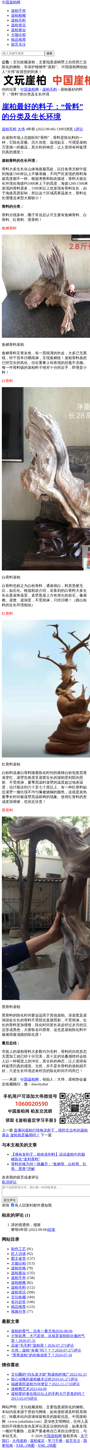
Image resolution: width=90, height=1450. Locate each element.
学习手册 (55, 1441)
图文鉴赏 (18, 1258)
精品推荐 (18, 40)
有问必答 (18, 1302)
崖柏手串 (18, 11)
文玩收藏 (18, 1297)
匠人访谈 (18, 1254)
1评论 (78, 129)
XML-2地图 (47, 1445)
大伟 (21, 129)
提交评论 (10, 1200)
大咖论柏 (18, 35)
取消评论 (9, 1182)
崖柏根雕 (18, 15)
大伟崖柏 (19, 1441)
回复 (51, 1230)
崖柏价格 (18, 1268)
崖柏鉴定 (37, 1441)
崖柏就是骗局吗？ (25, 1135)
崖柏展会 (18, 30)
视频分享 (18, 1311)
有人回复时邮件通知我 (33, 1205)
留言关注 (18, 44)
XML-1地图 (25, 1445)
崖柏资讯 (18, 25)
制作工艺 (18, 1249)
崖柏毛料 (18, 20)
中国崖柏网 (11, 2)
